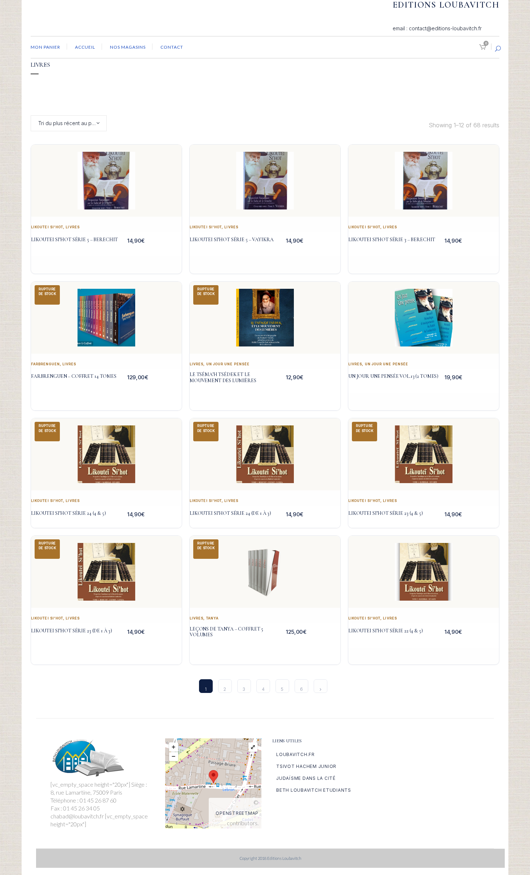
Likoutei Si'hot (47, 227)
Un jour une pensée (227, 364)
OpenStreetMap (237, 813)
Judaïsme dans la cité (306, 778)
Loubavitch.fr (295, 754)
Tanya (212, 618)
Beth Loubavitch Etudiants (313, 790)
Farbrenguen (45, 364)
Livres (72, 227)
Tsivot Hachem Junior (306, 766)
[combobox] (69, 123)
